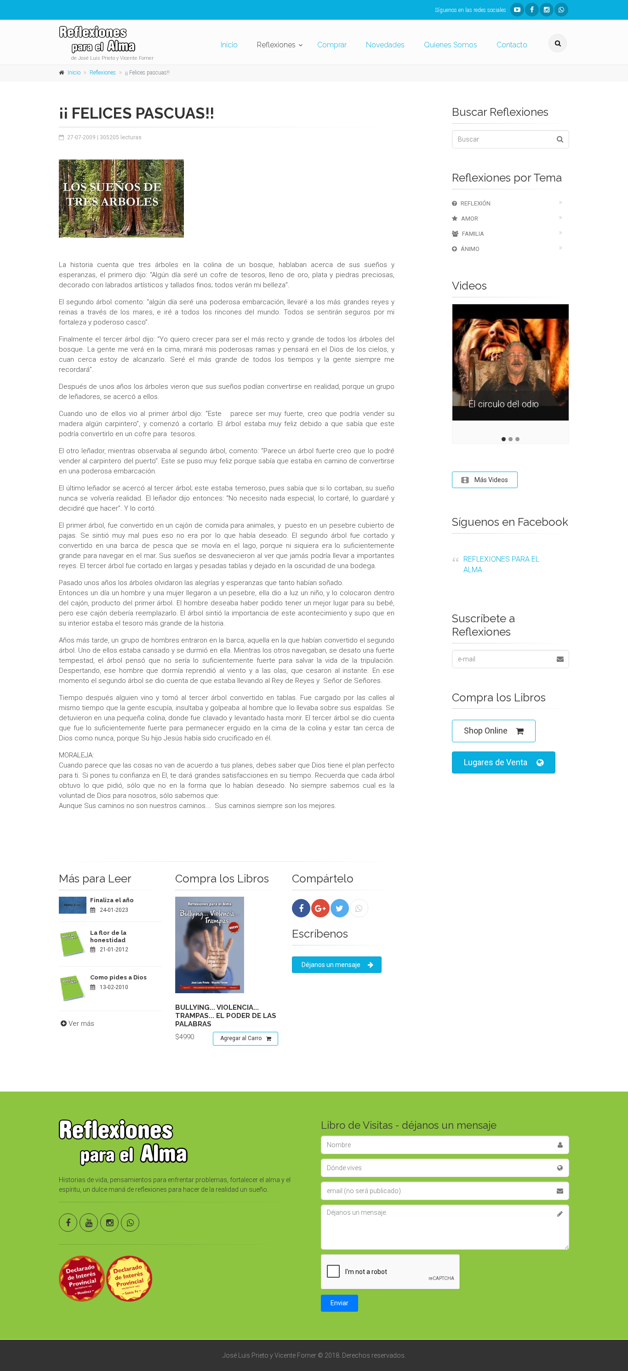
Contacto (512, 44)
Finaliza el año (112, 900)
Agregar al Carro (241, 1038)
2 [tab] (510, 439)
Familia (473, 233)
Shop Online (486, 730)
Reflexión (476, 203)
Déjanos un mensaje (331, 964)
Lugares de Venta (495, 762)
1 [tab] (504, 439)
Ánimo (470, 248)
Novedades (385, 44)
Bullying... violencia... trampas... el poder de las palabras (225, 1015)
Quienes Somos (450, 44)
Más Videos (490, 480)
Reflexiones (276, 44)
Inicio (229, 44)
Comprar (332, 44)
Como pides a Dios (118, 977)
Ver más (81, 1023)
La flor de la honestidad (108, 936)
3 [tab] (517, 439)
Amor (469, 218)
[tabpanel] (510, 369)
